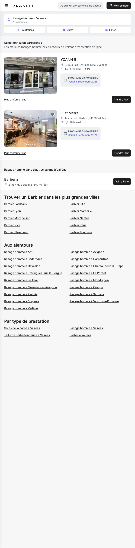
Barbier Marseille (81, 211)
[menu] (6, 6)
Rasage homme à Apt (18, 252)
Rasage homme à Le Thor (21, 280)
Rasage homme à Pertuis (20, 294)
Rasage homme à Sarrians (87, 294)
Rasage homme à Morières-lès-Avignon (30, 287)
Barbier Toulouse (81, 232)
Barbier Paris (78, 225)
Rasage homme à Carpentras (89, 259)
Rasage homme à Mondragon (89, 280)
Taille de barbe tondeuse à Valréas (27, 335)
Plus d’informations (15, 99)
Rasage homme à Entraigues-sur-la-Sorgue (33, 273)
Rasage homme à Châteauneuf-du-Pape (96, 266)
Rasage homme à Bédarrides (23, 259)
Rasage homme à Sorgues (21, 301)
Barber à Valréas (80, 335)
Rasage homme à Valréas (86, 328)
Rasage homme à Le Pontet (88, 273)
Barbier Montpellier (17, 218)
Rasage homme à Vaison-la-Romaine (94, 301)
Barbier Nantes (79, 218)
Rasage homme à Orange (86, 287)
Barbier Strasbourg (17, 232)
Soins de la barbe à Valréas (22, 328)
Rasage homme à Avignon (87, 252)
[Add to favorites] (53, 61)
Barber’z (11, 179)
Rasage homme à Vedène (21, 308)
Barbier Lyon (12, 211)
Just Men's (69, 113)
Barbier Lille (77, 204)
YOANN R (68, 59)
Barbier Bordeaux (15, 204)
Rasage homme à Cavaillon (22, 266)
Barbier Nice (12, 225)
